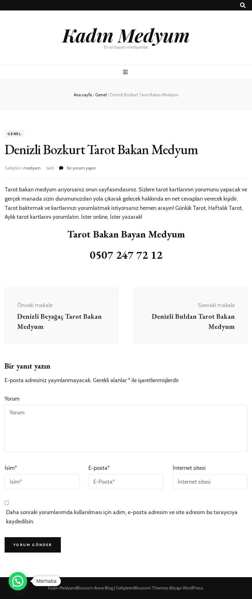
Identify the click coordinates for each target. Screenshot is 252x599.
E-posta (99, 468)
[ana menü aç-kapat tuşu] (126, 72)
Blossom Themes (151, 588)
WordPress (193, 588)
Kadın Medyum (126, 34)
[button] (18, 581)
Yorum (12, 398)
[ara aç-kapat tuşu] (243, 5)
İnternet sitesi (189, 468)
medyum (32, 168)
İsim (11, 468)
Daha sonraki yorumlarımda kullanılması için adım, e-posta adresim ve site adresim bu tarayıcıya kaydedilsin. (122, 517)
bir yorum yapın (81, 168)
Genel (14, 133)
